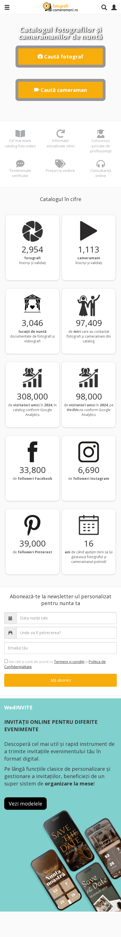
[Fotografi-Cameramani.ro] (60, 7)
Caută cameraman (63, 90)
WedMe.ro (75, 409)
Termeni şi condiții (69, 661)
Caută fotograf (63, 56)
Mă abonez (60, 680)
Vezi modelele (25, 803)
